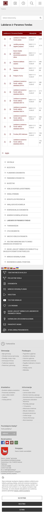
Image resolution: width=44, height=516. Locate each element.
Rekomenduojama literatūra (18, 262)
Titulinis (3, 9)
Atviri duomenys (28, 420)
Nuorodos (26, 390)
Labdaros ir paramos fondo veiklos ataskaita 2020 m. (19, 92)
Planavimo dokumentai (16, 173)
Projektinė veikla (15, 278)
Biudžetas (11, 183)
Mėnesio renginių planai (16, 257)
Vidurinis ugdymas (28, 358)
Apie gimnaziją (6, 354)
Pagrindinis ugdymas (29, 354)
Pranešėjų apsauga (28, 404)
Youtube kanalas (15, 300)
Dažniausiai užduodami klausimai (20, 319)
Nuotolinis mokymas (29, 356)
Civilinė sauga (27, 415)
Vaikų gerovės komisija (16, 204)
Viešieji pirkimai (13, 194)
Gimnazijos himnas (8, 361)
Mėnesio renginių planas (17, 289)
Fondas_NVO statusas (20, 134)
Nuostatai (11, 167)
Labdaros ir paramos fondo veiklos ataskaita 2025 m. (19, 142)
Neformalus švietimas (29, 361)
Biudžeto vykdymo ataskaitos (11, 390)
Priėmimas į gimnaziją (8, 365)
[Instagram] (11, 442)
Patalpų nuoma (27, 368)
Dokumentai (12, 283)
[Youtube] (7, 442)
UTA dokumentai (13, 231)
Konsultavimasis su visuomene (32, 397)
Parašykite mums (14, 324)
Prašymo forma (18, 76)
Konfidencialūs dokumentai (17, 210)
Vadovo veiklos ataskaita (17, 236)
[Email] (16, 442)
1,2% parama (13, 306)
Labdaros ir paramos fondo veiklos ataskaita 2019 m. (19, 83)
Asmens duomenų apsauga (17, 215)
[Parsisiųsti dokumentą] (5, 39)
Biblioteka (26, 370)
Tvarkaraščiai (12, 226)
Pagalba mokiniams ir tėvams (31, 363)
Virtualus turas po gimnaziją (10, 356)
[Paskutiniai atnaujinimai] (23, 3)
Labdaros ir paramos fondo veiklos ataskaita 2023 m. (19, 118)
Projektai (4, 397)
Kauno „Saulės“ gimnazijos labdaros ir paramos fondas (23, 312)
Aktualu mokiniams (28, 411)
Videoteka (12, 295)
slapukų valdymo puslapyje (22, 491)
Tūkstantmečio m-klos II (17, 272)
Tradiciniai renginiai (8, 363)
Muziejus (26, 365)
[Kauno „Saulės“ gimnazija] (5, 3)
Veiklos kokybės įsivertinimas (18, 189)
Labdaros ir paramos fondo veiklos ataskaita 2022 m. (19, 109)
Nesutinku (22, 504)
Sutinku (22, 510)
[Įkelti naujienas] (15, 3)
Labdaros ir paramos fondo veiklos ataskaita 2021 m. (19, 101)
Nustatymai (22, 498)
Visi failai (10, 162)
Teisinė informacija (28, 418)
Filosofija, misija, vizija (8, 358)
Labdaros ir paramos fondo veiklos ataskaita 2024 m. (19, 126)
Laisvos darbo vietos (29, 392)
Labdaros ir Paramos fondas (18, 220)
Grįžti (7, 153)
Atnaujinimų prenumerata (18, 330)
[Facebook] (2, 442)
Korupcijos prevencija (16, 199)
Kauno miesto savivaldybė (23, 451)
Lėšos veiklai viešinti (8, 395)
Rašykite (5, 433)
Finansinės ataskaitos (15, 178)
